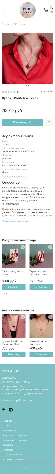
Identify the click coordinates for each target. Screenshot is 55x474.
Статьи (8, 445)
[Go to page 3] (6, 293)
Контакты (9, 430)
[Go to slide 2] (28, 85)
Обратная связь (12, 454)
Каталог (20, 24)
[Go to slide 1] (26, 85)
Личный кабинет (13, 459)
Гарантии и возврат (15, 440)
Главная (6, 24)
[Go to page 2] (4, 293)
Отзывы (8, 450)
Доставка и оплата (15, 435)
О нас (6, 426)
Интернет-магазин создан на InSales (22, 468)
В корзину (13, 287)
